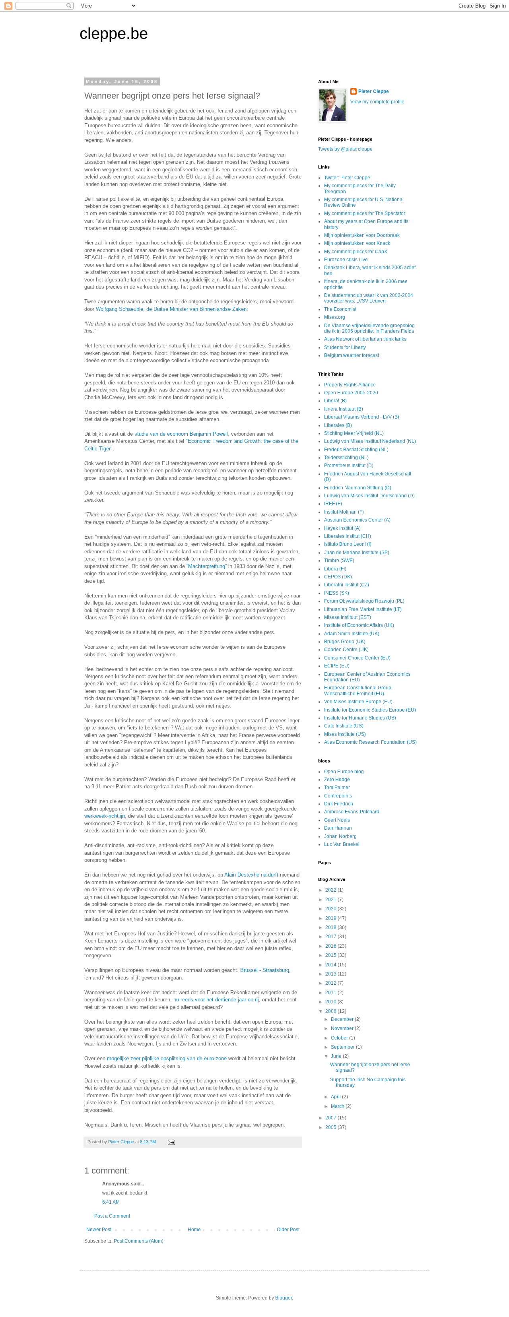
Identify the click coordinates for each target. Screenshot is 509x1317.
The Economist (340, 309)
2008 (331, 1011)
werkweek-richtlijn (104, 816)
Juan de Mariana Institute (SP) (356, 552)
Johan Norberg (340, 836)
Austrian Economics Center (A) (357, 520)
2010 (331, 1002)
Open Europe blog (344, 771)
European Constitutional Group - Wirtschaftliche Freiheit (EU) (359, 690)
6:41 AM (111, 1202)
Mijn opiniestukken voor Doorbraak (362, 235)
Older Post (288, 1229)
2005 (331, 1127)
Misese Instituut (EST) (347, 617)
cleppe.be (114, 33)
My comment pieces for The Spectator (364, 213)
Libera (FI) (335, 569)
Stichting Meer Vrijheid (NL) (354, 433)
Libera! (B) (335, 400)
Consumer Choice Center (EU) (357, 658)
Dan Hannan (338, 828)
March (338, 1106)
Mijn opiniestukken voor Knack (357, 243)
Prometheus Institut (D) (348, 465)
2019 (331, 918)
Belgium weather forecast (351, 355)
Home (194, 1229)
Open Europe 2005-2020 (351, 393)
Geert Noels (337, 820)
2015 (331, 955)
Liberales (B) (338, 425)
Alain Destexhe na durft (252, 875)
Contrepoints (338, 796)
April (336, 1097)
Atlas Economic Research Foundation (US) (370, 742)
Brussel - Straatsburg (264, 970)
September (343, 1047)
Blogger (283, 1298)
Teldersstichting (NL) (346, 457)
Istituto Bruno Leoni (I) (347, 544)
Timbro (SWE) (339, 560)
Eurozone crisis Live (346, 259)
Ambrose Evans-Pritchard (351, 812)
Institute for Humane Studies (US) (360, 718)
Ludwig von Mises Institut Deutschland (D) (369, 495)
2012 (331, 983)
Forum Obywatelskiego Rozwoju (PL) (364, 601)
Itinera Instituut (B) (343, 409)
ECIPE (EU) (337, 666)
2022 (331, 890)
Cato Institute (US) (343, 726)
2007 (331, 1118)
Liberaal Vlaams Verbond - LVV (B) (361, 417)
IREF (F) (333, 503)
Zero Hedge (337, 779)
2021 (331, 899)
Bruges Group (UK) (344, 641)
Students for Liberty (345, 347)
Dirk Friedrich (338, 804)
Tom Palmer (337, 787)
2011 (331, 992)
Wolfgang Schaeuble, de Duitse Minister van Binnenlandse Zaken (171, 309)
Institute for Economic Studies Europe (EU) (370, 710)
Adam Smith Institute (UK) (351, 633)
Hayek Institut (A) (342, 528)
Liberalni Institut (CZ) (346, 585)
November (343, 1028)
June (337, 1056)
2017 (331, 936)
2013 (331, 974)
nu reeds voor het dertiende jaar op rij (216, 1000)
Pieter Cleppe (373, 91)
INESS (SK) (336, 593)
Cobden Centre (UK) (346, 649)
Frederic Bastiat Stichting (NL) (356, 449)
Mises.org (334, 317)
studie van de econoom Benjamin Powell (181, 434)
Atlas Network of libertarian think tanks (365, 339)
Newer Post (98, 1229)
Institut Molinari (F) (344, 512)
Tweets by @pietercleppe (345, 149)
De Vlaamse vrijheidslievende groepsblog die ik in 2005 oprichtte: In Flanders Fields (369, 328)
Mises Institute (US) (345, 734)
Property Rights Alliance (350, 385)
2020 (331, 909)
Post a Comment (112, 1216)
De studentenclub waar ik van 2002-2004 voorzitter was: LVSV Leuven (368, 298)
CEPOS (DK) (338, 577)
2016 (331, 946)
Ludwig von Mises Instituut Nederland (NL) (370, 441)
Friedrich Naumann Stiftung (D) (357, 488)
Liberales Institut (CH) (347, 536)
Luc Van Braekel (341, 844)
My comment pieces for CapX (355, 251)
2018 (331, 927)
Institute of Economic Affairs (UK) (359, 625)
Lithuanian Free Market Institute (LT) (363, 609)
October (340, 1038)
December (343, 1019)
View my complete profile (377, 102)
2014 (331, 965)
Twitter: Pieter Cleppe (347, 177)
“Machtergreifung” (207, 566)
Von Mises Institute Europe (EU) (358, 701)
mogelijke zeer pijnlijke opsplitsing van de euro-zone (167, 1058)
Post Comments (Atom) (138, 1241)
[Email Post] (171, 1141)
